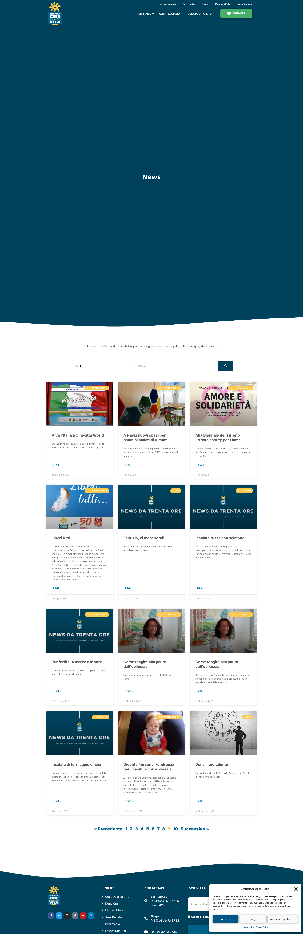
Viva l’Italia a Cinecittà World (78, 435)
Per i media (189, 4)
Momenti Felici (223, 4)
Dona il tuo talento (211, 764)
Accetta (225, 919)
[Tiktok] (75, 915)
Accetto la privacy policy (206, 916)
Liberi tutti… (63, 538)
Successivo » (195, 828)
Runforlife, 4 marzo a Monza (77, 662)
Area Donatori (245, 4)
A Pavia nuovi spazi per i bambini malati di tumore (145, 437)
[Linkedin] (91, 915)
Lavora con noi (168, 4)
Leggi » (56, 464)
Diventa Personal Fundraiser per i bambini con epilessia (149, 766)
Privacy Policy (262, 927)
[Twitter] (59, 915)
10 (175, 828)
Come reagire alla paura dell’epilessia (144, 664)
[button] (296, 889)
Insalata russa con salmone (219, 538)
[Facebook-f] (51, 915)
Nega (253, 919)
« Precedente (108, 828)
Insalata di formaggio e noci (76, 764)
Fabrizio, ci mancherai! (143, 538)
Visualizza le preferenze (283, 919)
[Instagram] (67, 915)
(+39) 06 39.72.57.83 (165, 920)
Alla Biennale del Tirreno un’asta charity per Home (218, 437)
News (205, 4)
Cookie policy (248, 927)
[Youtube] (83, 915)
